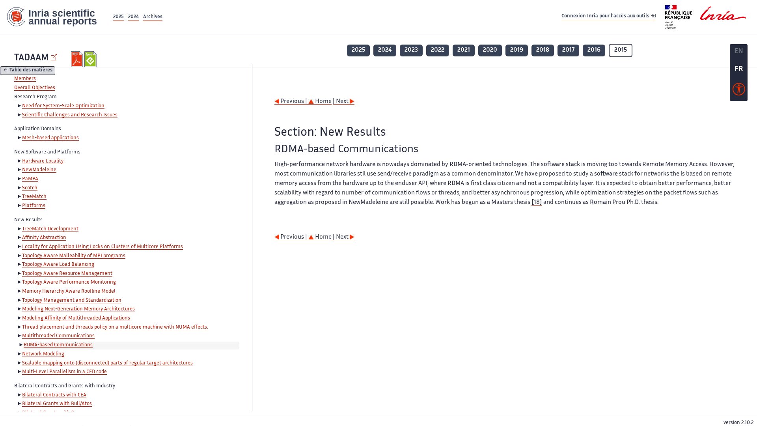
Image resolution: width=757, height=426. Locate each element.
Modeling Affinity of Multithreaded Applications (76, 318)
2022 (437, 50)
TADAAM (31, 58)
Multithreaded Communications (58, 336)
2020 (490, 50)
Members (25, 79)
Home (323, 101)
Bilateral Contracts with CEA (54, 395)
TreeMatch (34, 196)
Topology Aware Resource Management (67, 273)
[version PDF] (78, 59)
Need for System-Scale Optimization (63, 106)
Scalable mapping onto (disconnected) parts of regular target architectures (107, 363)
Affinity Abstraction (44, 237)
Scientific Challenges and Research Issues (69, 115)
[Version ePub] (91, 59)
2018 (542, 50)
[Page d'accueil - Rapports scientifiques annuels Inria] (56, 17)
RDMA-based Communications (58, 345)
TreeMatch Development (50, 229)
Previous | (293, 101)
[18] (536, 202)
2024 (133, 17)
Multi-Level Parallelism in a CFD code (64, 372)
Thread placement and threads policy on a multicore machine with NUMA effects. (115, 327)
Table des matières (30, 71)
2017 (568, 50)
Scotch (29, 188)
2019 (516, 50)
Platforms (33, 206)
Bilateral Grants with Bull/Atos (57, 404)
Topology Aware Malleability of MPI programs (73, 256)
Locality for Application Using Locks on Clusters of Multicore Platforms (102, 247)
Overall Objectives (34, 88)
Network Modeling (43, 354)
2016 (593, 50)
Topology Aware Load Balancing (58, 264)
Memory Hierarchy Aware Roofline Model (69, 291)
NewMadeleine (39, 170)
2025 (118, 17)
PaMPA (30, 179)
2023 (411, 50)
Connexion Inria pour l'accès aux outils (606, 17)
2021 (463, 50)
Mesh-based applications (50, 138)
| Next (341, 101)
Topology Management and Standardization (71, 300)
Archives (152, 17)
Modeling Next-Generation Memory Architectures (78, 309)
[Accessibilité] (739, 91)
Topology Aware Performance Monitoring (69, 282)
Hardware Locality (42, 161)
